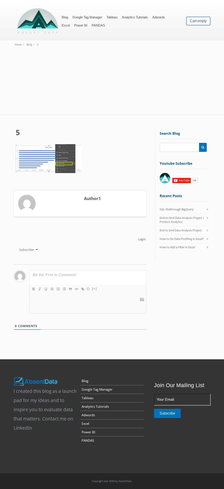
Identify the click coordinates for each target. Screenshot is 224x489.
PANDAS (98, 25)
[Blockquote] (70, 289)
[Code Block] (77, 289)
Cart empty (198, 21)
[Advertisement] (112, 81)
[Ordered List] (58, 289)
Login (141, 239)
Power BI (80, 25)
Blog (65, 17)
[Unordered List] (64, 289)
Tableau (112, 17)
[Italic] (40, 289)
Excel (66, 25)
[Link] (83, 289)
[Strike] (52, 289)
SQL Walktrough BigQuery (177, 209)
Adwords (158, 17)
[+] (94, 288)
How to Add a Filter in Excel (177, 247)
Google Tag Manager (87, 17)
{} (88, 288)
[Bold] (34, 289)
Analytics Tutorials (135, 17)
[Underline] (46, 289)
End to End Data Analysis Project (181, 230)
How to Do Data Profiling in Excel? (182, 239)
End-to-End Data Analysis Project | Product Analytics (182, 220)
